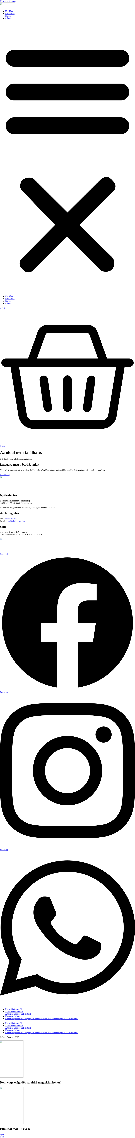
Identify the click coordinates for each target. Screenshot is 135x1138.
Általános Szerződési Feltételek (18, 1014)
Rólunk (8, 18)
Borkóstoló (10, 13)
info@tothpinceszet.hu (15, 521)
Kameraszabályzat (12, 1016)
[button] (67, 157)
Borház (8, 16)
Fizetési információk (13, 1009)
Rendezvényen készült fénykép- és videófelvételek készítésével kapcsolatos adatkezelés (41, 1018)
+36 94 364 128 (10, 519)
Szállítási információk (14, 1011)
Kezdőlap (9, 11)
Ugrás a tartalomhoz (8, 1)
